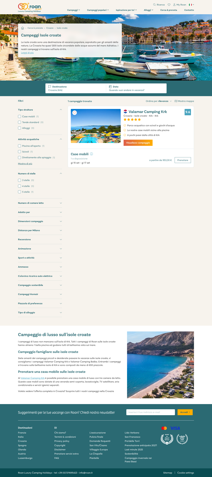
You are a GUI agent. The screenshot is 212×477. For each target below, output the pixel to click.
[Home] (22, 28)
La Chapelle (96, 453)
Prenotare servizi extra (66, 453)
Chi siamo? (60, 432)
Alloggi (147, 10)
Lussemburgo (25, 458)
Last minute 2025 (134, 449)
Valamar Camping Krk (33, 378)
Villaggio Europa (99, 449)
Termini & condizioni (65, 436)
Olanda (22, 449)
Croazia (22, 441)
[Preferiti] (169, 4)
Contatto (189, 10)
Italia (21, 436)
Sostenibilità (131, 453)
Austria (22, 453)
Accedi (184, 412)
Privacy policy (61, 441)
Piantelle (94, 458)
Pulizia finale (96, 436)
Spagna (22, 445)
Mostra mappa (186, 101)
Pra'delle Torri (132, 441)
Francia (22, 432)
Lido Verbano (132, 432)
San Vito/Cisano (98, 445)
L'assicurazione (98, 432)
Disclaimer (60, 449)
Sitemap (167, 473)
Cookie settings (185, 473)
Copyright (59, 445)
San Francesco (132, 436)
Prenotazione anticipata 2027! (141, 445)
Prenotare (182, 160)
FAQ (56, 458)
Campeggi (72, 10)
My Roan (181, 4)
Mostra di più (25, 163)
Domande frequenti (100, 441)
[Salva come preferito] (74, 112)
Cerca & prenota (168, 10)
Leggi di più (27, 52)
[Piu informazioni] (91, 153)
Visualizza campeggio (138, 142)
